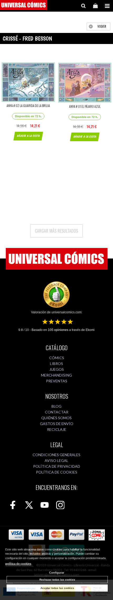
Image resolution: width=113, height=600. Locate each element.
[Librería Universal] (23, 6)
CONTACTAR (56, 412)
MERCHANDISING (56, 375)
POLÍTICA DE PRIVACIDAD (56, 466)
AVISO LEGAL (56, 460)
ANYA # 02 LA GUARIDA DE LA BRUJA (28, 105)
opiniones (58, 330)
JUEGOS (56, 369)
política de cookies (18, 563)
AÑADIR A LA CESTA (28, 136)
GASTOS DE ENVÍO (56, 423)
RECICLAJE (56, 429)
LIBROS (56, 363)
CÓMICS (56, 357)
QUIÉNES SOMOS (56, 418)
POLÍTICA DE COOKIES (56, 472)
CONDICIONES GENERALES (56, 454)
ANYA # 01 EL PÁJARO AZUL (85, 106)
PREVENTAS (56, 381)
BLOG (56, 406)
